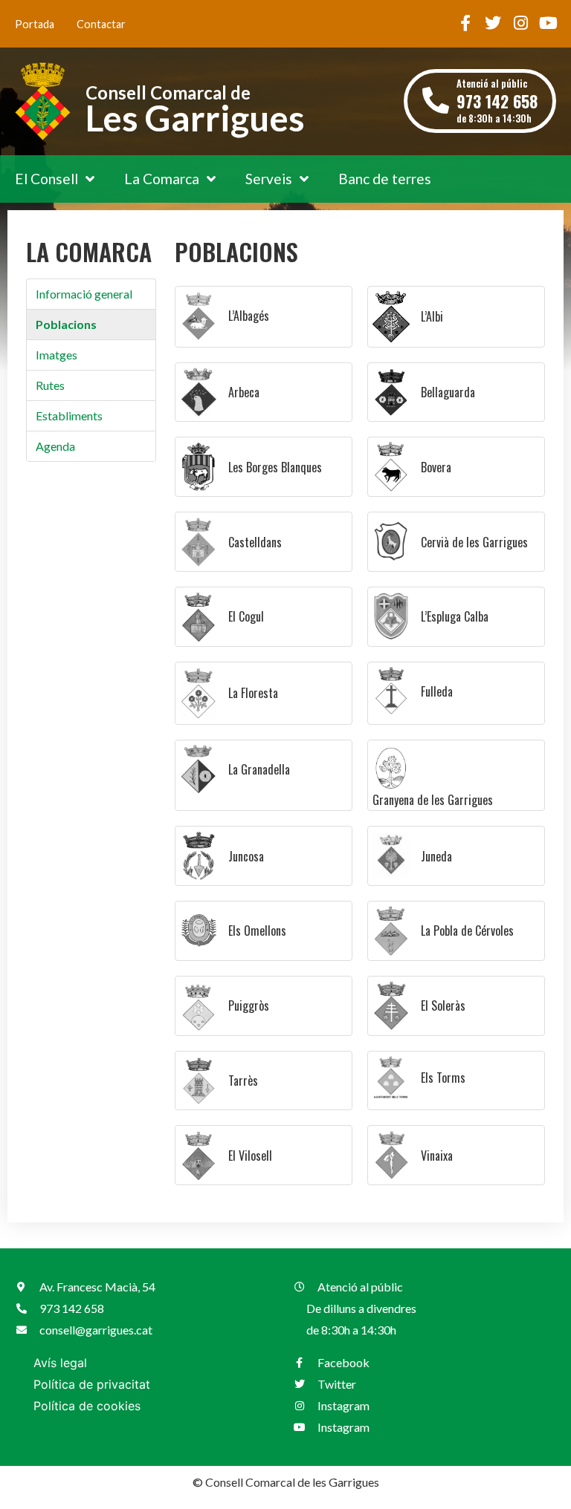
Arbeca (243, 392)
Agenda (55, 446)
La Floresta (253, 693)
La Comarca (161, 178)
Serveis (268, 178)
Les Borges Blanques (275, 467)
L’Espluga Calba (454, 616)
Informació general (84, 294)
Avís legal (60, 1362)
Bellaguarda (448, 392)
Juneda (436, 856)
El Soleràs (443, 1005)
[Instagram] (520, 23)
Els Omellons (257, 930)
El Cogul (246, 616)
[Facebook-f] (465, 23)
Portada (34, 24)
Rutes (50, 385)
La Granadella (259, 769)
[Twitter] (493, 23)
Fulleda (437, 691)
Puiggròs (248, 1005)
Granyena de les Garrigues (432, 800)
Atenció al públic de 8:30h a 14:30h (497, 100)
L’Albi (432, 316)
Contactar (101, 24)
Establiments (69, 415)
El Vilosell (250, 1155)
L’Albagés (248, 316)
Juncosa (246, 856)
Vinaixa (437, 1155)
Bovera (436, 467)
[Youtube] (548, 23)
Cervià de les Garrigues (474, 542)
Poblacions (66, 324)
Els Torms (443, 1077)
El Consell (46, 178)
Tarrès (243, 1080)
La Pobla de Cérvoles (467, 930)
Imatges (56, 355)
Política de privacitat (91, 1384)
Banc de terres (384, 178)
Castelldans (255, 542)
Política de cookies (87, 1405)
